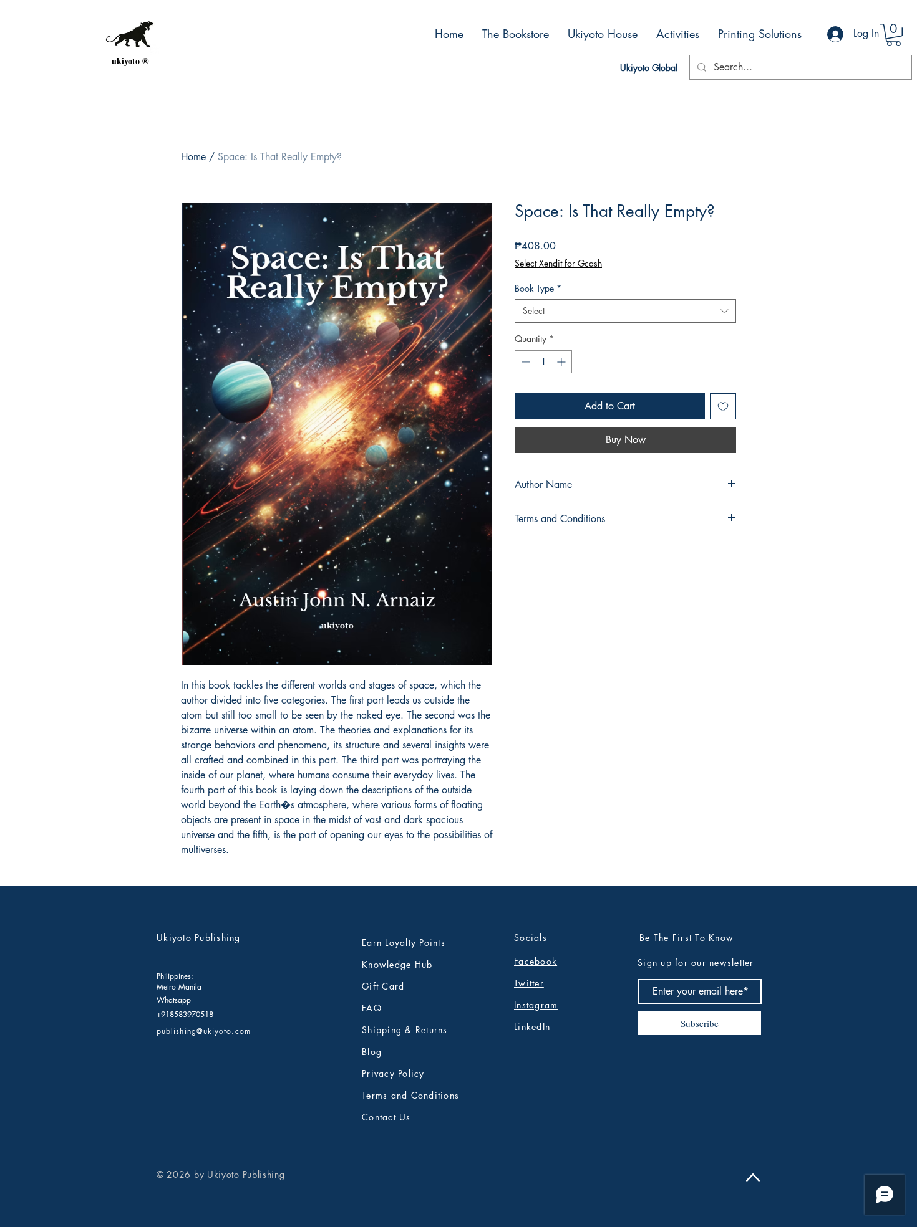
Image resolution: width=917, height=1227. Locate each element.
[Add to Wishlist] (723, 406)
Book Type (538, 288)
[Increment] (562, 362)
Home (193, 156)
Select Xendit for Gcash (558, 263)
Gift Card (383, 986)
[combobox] (625, 311)
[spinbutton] (543, 362)
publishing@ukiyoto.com (204, 1031)
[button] (893, 35)
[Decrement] (524, 362)
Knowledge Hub (397, 964)
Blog (372, 1052)
